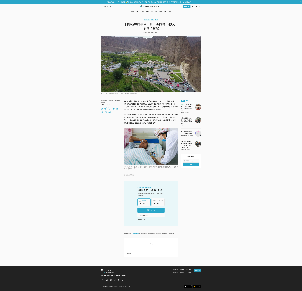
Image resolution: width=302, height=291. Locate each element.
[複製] (102, 108)
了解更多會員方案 (143, 215)
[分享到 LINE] (117, 108)
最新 (183, 100)
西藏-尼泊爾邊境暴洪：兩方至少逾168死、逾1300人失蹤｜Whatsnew (187, 144)
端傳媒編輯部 (136, 233)
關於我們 (175, 269)
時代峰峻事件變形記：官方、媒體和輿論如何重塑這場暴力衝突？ (186, 121)
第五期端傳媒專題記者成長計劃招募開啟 (186, 132)
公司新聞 (188, 272)
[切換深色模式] (196, 7)
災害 (152, 19)
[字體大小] (105, 7)
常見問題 (175, 272)
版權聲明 (182, 272)
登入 (145, 219)
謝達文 (182, 112)
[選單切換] (139, 11)
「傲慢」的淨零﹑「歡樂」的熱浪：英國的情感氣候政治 (187, 107)
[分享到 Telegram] (113, 108)
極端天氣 (146, 19)
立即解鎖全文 (151, 210)
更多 (187, 100)
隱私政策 (121, 286)
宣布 (131, 117)
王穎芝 (182, 149)
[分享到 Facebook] (109, 108)
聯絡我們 (182, 269)
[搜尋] (199, 7)
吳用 (182, 126)
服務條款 (127, 286)
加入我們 (188, 269)
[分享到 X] (105, 108)
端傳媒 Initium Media (111, 286)
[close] (300, 2)
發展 (156, 19)
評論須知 (129, 253)
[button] (137, 11)
